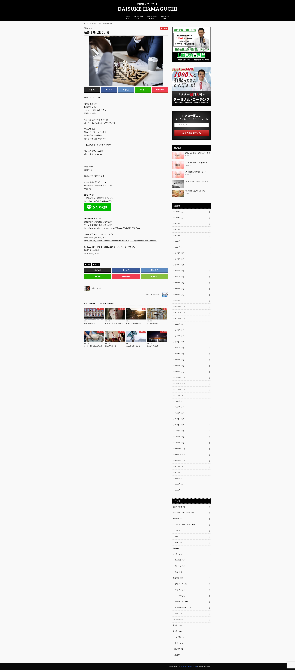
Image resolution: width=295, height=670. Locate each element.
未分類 (177, 625)
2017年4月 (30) (178, 425)
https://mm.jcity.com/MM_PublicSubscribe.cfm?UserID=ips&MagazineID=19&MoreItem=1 (120, 241)
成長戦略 (178, 578)
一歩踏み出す (181, 602)
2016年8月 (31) (178, 472)
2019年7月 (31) (178, 265)
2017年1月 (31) (178, 443)
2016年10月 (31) (179, 460)
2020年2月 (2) (178, 247)
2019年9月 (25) (178, 253)
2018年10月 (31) (179, 318)
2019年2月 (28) (178, 295)
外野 (177, 536)
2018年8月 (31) (178, 330)
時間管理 (178, 619)
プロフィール (138, 17)
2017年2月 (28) (178, 437)
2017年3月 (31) (178, 431)
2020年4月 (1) (178, 235)
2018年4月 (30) (178, 354)
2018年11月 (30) (179, 312)
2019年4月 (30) (178, 283)
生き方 (177, 631)
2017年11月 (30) (179, 383)
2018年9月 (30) (178, 324)
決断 (178, 643)
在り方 (97, 264)
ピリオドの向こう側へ (196, 181)
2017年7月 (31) (178, 407)
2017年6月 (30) (178, 413)
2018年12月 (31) (179, 306)
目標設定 (178, 649)
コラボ (178, 613)
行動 (177, 655)
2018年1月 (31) (178, 372)
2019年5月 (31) (178, 277)
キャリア (179, 590)
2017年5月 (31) (178, 419)
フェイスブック (151, 17)
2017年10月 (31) (179, 389)
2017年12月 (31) (179, 377)
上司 (177, 530)
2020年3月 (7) (178, 241)
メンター (179, 596)
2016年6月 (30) (178, 484)
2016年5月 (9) (178, 490)
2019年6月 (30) (178, 271)
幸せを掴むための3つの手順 (194, 192)
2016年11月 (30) (179, 455)
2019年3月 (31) (178, 289)
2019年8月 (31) (178, 259)
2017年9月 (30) (178, 395)
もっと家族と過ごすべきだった (195, 164)
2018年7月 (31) (178, 336)
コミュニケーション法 (184, 525)
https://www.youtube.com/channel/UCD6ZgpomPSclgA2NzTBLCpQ (112, 228)
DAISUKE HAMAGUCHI (147, 9)
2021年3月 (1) (178, 217)
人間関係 (178, 519)
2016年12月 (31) (179, 449)
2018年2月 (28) (178, 366)
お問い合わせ (164, 17)
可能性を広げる (182, 607)
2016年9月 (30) (178, 466)
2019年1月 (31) (178, 300)
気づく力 (179, 566)
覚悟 (88, 264)
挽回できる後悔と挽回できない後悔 (197, 154)
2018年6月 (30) (178, 342)
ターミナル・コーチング (184, 513)
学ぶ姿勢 (179, 560)
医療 (176, 548)
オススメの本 (179, 507)
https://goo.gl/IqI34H (92, 253)
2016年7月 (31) (178, 478)
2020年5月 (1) (178, 229)
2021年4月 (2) (178, 211)
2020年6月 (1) (178, 223)
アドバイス (180, 584)
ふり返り (179, 637)
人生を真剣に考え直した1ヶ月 (195, 173)
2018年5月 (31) (178, 348)
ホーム (128, 17)
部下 (178, 542)
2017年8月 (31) (178, 401)
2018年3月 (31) (178, 360)
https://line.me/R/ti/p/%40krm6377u (98, 201)
